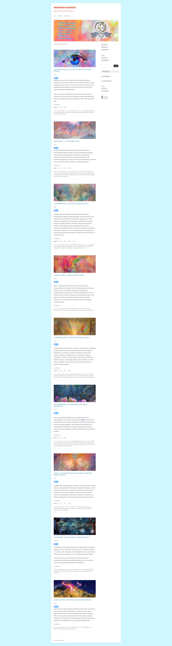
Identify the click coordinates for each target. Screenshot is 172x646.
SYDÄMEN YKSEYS (91, 377)
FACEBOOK (105, 49)
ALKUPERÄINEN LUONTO (88, 569)
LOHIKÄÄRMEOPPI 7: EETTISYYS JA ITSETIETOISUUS (71, 204)
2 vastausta (56, 540)
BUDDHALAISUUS (57, 246)
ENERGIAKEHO (61, 112)
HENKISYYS (74, 112)
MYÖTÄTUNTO (82, 174)
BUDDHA (92, 244)
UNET (85, 247)
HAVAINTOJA (73, 171)
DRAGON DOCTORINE (65, 246)
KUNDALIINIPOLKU (73, 110)
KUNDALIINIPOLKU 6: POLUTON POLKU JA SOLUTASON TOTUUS (73, 70)
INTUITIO (80, 375)
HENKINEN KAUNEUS (65, 7)
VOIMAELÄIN (56, 572)
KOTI (55, 16)
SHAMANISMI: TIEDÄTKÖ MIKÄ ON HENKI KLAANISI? (71, 537)
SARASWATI (56, 114)
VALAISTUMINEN (62, 114)
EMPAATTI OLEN (61, 173)
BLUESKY (104, 44)
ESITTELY (60, 16)
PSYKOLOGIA (65, 377)
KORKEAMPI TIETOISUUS (89, 112)
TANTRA (71, 506)
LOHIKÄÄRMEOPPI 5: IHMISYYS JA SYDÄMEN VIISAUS (72, 337)
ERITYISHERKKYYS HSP (69, 173)
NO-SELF (60, 377)
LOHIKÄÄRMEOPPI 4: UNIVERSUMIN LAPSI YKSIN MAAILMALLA (70, 405)
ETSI (116, 65)
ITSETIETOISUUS (80, 112)
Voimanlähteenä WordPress (59, 640)
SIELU (79, 377)
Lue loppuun (57, 104)
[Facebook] (55, 78)
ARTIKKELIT (67, 16)
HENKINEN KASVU (68, 112)
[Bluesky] (57, 78)
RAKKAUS (88, 174)
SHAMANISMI (76, 571)
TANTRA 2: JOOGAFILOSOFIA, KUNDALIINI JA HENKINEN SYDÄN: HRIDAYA (73, 474)
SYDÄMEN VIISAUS (57, 176)
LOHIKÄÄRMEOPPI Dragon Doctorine (77, 244)
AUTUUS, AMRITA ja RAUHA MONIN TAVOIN (69, 275)
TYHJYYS (84, 310)
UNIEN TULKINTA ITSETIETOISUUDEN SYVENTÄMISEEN (72, 600)
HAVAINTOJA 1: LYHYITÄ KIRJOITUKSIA (67, 141)
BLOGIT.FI (104, 47)
